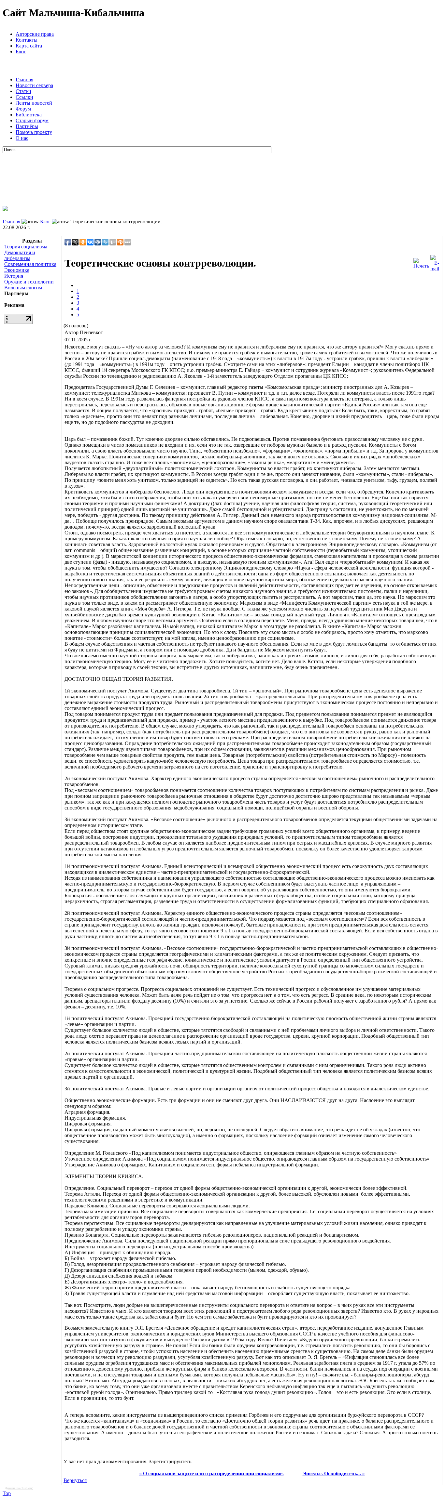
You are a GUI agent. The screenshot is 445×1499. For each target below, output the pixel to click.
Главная (24, 79)
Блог (21, 51)
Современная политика (30, 264)
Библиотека (29, 114)
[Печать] (421, 261)
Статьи (23, 91)
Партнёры (27, 126)
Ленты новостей (34, 103)
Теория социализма (25, 246)
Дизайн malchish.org (19, 1488)
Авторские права (35, 34)
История (13, 276)
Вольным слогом (23, 287)
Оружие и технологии (29, 281)
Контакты (26, 40)
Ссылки (24, 97)
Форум (23, 109)
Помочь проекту (34, 132)
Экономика (16, 270)
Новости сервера (34, 85)
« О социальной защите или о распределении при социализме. (211, 1473)
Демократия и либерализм (19, 255)
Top (7, 1493)
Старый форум (32, 120)
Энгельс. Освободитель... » (334, 1473)
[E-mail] (434, 261)
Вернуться (75, 1480)
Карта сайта (29, 45)
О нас (22, 138)
